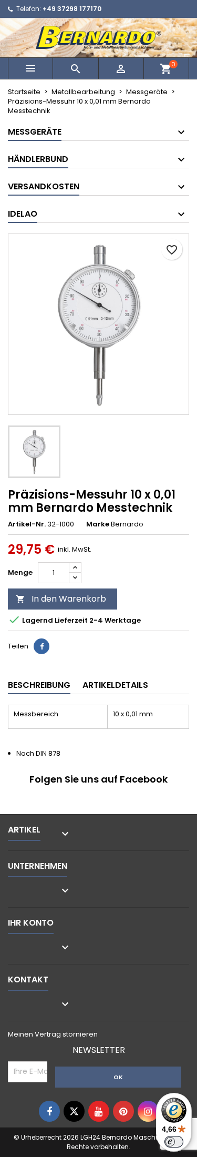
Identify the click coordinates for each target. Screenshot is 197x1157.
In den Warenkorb (61, 599)
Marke (97, 524)
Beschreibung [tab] (39, 685)
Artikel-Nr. (27, 524)
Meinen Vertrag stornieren (53, 1034)
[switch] (173, 1142)
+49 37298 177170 (72, 8)
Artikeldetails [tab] (115, 685)
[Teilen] (41, 646)
